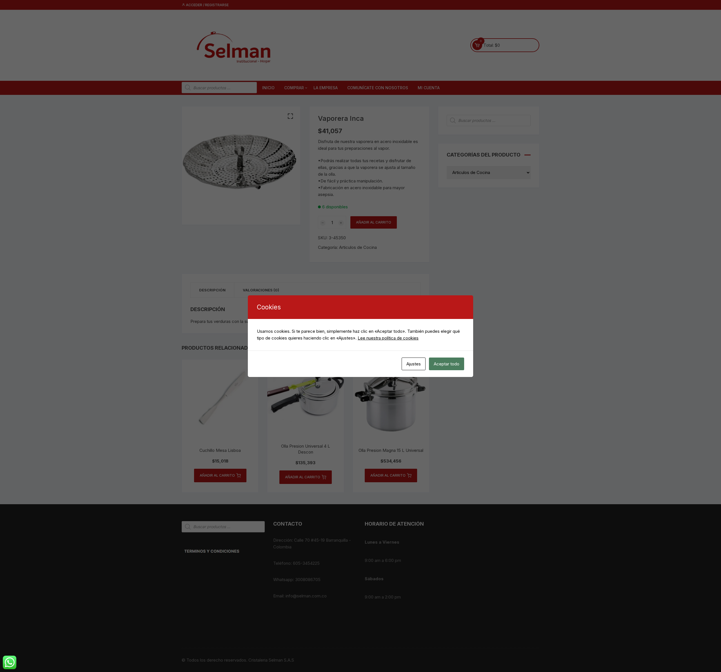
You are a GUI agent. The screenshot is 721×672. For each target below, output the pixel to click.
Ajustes (413, 364)
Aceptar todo (446, 364)
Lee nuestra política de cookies (388, 338)
